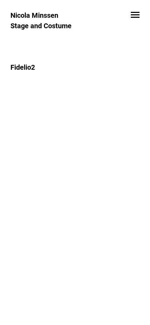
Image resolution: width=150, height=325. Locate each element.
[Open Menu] (135, 15)
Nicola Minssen (34, 15)
